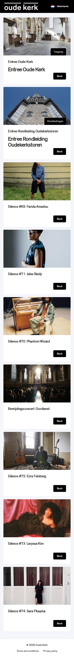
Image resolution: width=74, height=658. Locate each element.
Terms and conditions (28, 650)
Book (59, 76)
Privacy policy (50, 650)
